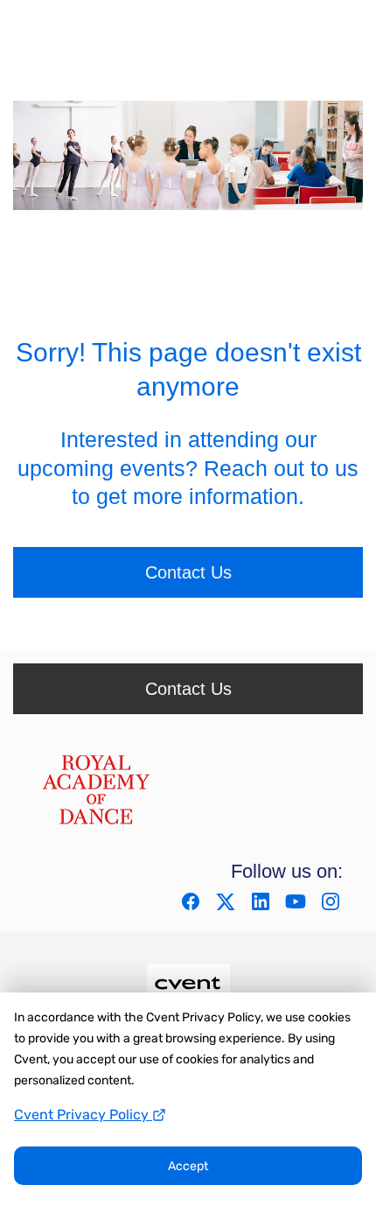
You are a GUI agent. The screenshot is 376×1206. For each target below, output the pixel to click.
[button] (192, 907)
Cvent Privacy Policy (83, 1114)
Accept (188, 1166)
